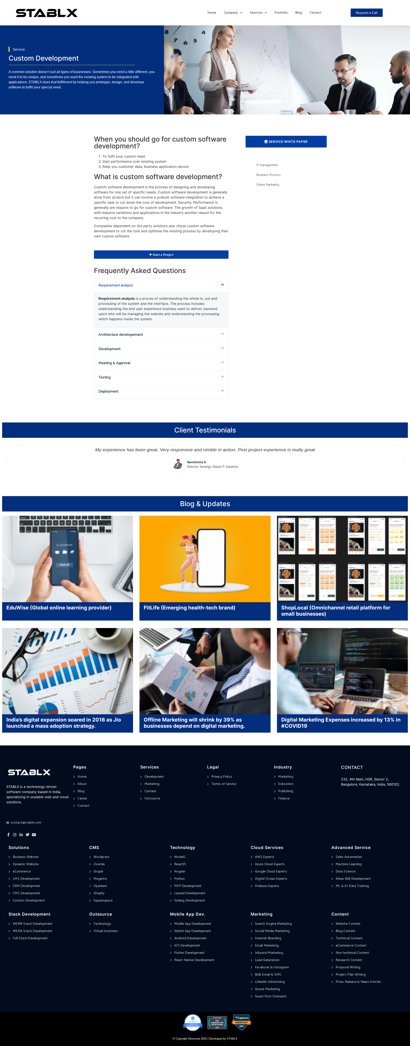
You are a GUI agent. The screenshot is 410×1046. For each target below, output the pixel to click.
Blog (298, 13)
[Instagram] (15, 835)
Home (212, 13)
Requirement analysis (116, 285)
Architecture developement (120, 335)
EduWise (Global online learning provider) (59, 608)
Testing (104, 377)
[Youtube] (34, 835)
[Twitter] (27, 835)
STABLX (232, 1038)
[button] (161, 286)
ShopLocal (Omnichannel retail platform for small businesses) (335, 611)
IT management (267, 165)
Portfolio (281, 13)
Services (256, 13)
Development (109, 349)
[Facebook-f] (8, 835)
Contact (315, 13)
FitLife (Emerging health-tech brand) (190, 608)
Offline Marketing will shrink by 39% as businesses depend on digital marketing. (194, 723)
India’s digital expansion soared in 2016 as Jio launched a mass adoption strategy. (63, 723)
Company (231, 13)
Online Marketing (267, 184)
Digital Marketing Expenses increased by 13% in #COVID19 (341, 723)
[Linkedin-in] (21, 835)
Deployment (108, 391)
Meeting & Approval (114, 363)
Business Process (268, 175)
